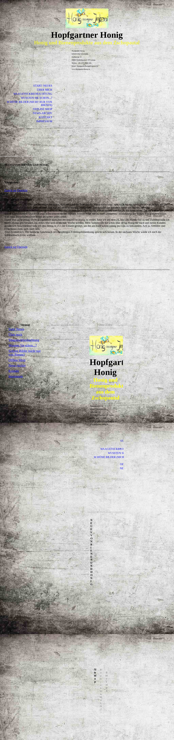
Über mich (44, 89)
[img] (87, 18)
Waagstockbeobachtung (32, 93)
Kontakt (45, 117)
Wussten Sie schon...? (36, 97)
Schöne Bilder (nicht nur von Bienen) (29, 103)
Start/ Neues (42, 85)
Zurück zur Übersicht (15, 190)
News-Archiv (42, 113)
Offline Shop (42, 109)
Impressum (44, 121)
